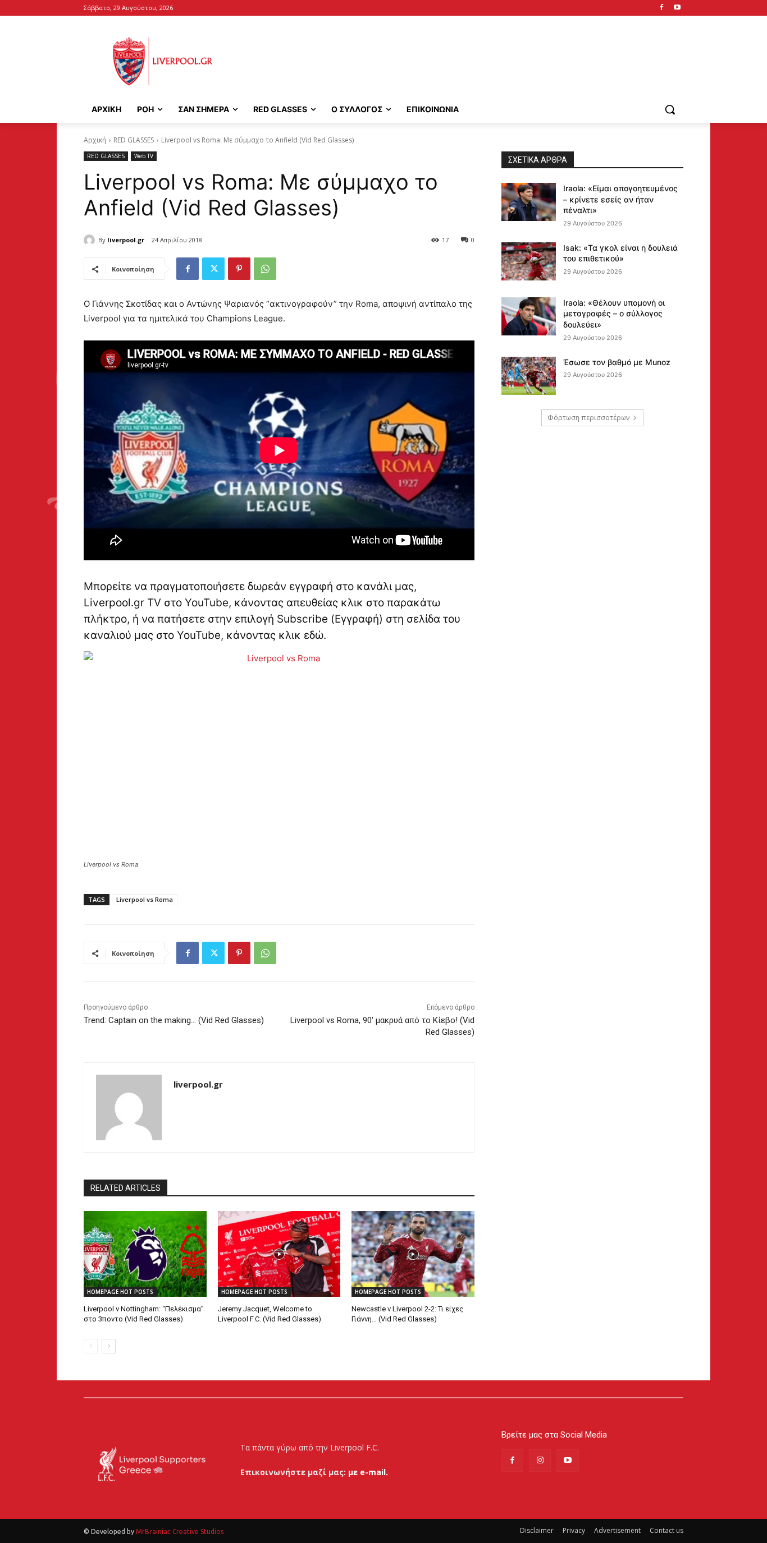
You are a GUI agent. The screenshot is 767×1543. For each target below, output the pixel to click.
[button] (669, 109)
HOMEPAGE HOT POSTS (120, 1292)
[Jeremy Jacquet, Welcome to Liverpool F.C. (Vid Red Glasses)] (279, 1254)
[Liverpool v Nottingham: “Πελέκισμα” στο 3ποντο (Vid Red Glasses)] (145, 1254)
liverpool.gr (125, 240)
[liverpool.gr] (91, 240)
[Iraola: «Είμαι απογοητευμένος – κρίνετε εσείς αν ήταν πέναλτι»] (528, 202)
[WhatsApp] (265, 268)
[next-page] (109, 1346)
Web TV (143, 156)
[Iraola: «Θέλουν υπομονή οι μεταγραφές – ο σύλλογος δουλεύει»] (528, 316)
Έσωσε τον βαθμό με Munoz (616, 362)
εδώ (313, 635)
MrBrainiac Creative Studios (179, 1531)
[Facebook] (661, 8)
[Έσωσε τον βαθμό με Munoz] (528, 376)
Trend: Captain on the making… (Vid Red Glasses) (174, 1020)
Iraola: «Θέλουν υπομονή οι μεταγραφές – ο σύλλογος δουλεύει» (614, 313)
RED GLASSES (133, 140)
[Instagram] (540, 1460)
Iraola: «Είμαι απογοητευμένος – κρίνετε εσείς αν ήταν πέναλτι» (620, 199)
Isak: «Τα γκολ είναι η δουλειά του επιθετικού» (620, 253)
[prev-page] (91, 1346)
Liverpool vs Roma (144, 899)
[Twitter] (213, 268)
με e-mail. (368, 1472)
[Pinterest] (239, 268)
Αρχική (95, 140)
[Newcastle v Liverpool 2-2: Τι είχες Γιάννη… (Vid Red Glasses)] (412, 1254)
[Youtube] (676, 8)
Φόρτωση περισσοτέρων (588, 417)
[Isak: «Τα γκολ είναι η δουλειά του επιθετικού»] (528, 261)
